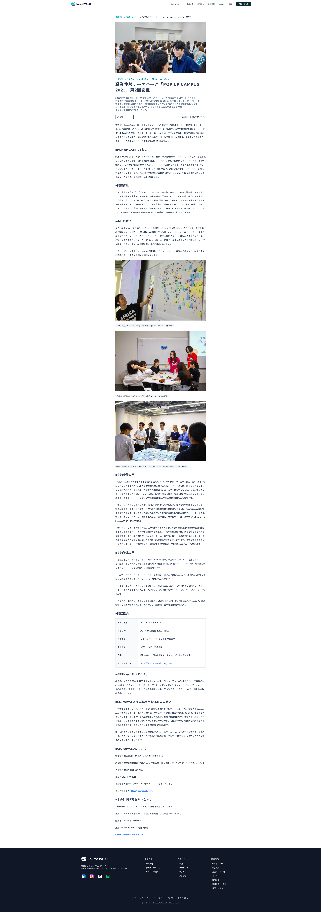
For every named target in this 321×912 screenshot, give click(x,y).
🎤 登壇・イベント (124, 117)
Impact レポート (185, 868)
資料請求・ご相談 (219, 884)
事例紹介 (200, 4)
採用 (230, 4)
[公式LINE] (107, 876)
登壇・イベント (132, 17)
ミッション (216, 876)
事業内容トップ (152, 864)
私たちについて (177, 4)
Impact (222, 4)
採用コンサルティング (155, 868)
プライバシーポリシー (155, 898)
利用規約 (171, 898)
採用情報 (215, 880)
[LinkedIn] (83, 876)
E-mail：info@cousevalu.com (129, 835)
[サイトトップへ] (94, 859)
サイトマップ (138, 898)
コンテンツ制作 (152, 872)
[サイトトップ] (80, 4)
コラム (181, 872)
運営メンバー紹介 (219, 872)
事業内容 (190, 4)
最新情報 (211, 4)
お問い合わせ (244, 4)
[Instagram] (91, 876)
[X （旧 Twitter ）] (99, 876)
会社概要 (215, 868)
